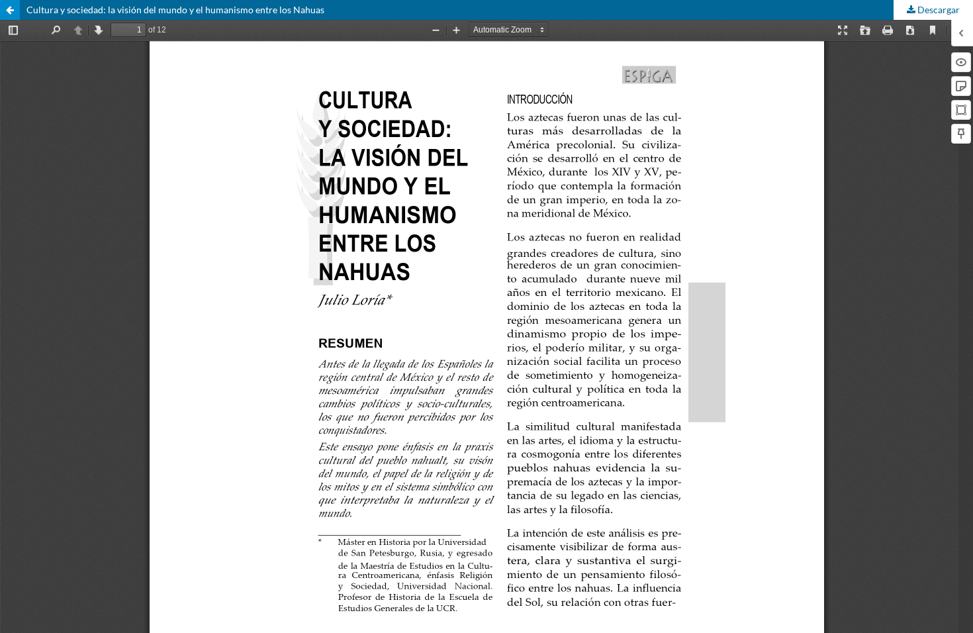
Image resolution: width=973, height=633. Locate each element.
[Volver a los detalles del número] (10, 10)
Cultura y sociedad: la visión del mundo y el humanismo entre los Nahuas (175, 9)
